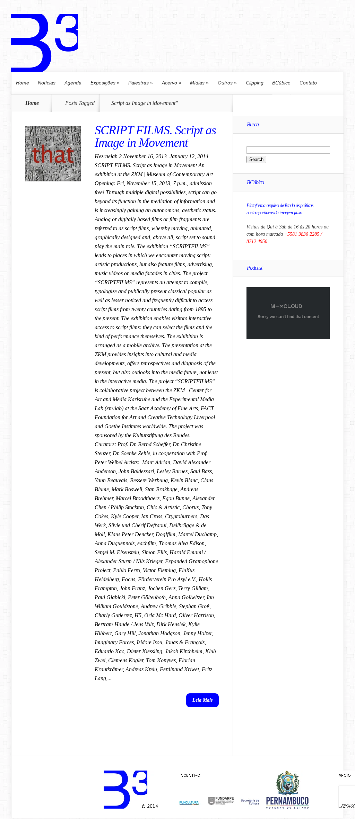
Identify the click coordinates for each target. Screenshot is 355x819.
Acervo (171, 83)
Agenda (72, 83)
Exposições (105, 83)
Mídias (199, 83)
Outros (227, 83)
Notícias (46, 83)
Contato (308, 83)
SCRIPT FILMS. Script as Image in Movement (155, 136)
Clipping (254, 83)
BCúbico (281, 83)
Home (22, 83)
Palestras (140, 83)
